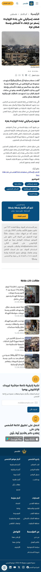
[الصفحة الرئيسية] (28, 3)
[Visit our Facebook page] (28, 567)
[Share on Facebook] (26, 75)
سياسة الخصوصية (33, 547)
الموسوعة (16, 513)
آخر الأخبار (24, 14)
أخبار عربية (16, 474)
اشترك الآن (33, 409)
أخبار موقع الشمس (12, 459)
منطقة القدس (34, 503)
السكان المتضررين (12, 189)
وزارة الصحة (33, 194)
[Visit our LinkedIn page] (11, 567)
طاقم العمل (35, 542)
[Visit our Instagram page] (24, 567)
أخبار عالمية (16, 479)
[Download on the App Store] (31, 439)
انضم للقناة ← (20, 216)
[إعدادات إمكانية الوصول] (4, 567)
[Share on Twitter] (23, 75)
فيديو (18, 489)
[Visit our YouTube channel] (16, 567)
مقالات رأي (16, 484)
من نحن (36, 537)
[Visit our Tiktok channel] (7, 567)
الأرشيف (17, 547)
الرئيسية (35, 14)
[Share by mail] (20, 75)
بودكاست (36, 479)
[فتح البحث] (17, 3)
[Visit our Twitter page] (20, 567)
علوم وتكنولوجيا (14, 518)
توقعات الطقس (14, 523)
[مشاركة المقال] (30, 75)
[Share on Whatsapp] (17, 75)
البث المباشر (6, 3)
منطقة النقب (34, 513)
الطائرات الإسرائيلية (30, 189)
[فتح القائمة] (37, 3)
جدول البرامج (34, 474)
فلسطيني (13, 14)
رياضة (18, 508)
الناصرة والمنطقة (33, 508)
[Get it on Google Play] (14, 439)
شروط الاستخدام (33, 552)
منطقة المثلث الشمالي (31, 518)
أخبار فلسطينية (15, 464)
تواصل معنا (16, 542)
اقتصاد (17, 503)
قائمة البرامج (34, 469)
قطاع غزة (18, 184)
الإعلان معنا (16, 537)
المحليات (35, 498)
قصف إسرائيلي (32, 184)
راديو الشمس (33, 459)
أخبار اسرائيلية (15, 469)
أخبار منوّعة (15, 498)
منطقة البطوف (34, 523)
